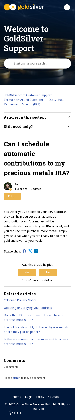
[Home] (24, 7)
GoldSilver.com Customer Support (28, 95)
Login (28, 397)
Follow (12, 196)
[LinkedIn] (36, 251)
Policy (40, 397)
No (48, 272)
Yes (27, 272)
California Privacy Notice (20, 300)
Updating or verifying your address (28, 308)
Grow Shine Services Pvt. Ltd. (36, 404)
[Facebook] (24, 251)
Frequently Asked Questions (24, 100)
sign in (17, 378)
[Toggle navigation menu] (67, 7)
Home (17, 397)
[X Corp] (30, 251)
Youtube (54, 397)
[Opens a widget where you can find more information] (15, 413)
